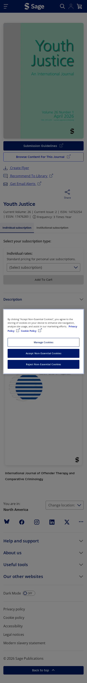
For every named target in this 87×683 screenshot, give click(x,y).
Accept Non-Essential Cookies (43, 353)
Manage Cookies (43, 342)
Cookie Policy (29, 330)
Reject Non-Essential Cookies (43, 364)
